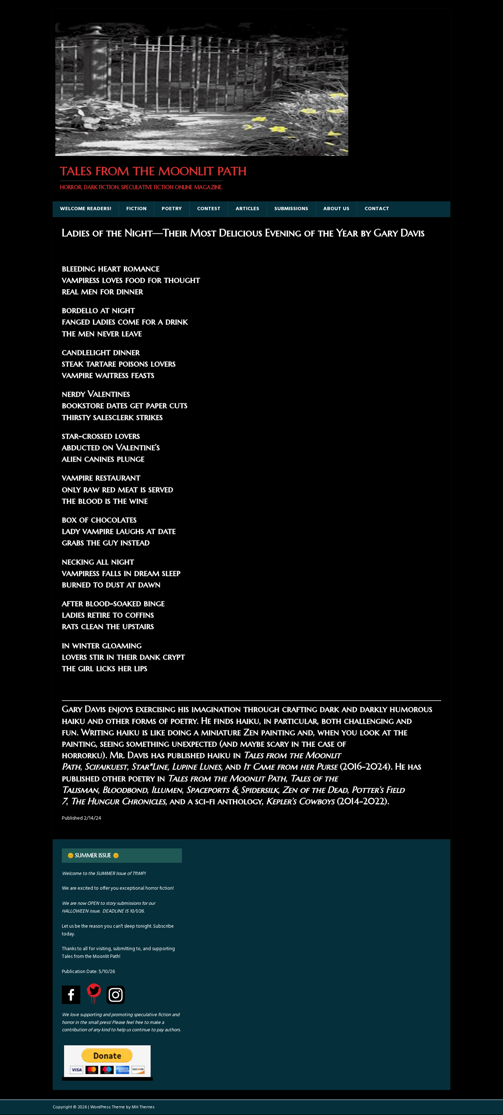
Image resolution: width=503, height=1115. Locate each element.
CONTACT (377, 209)
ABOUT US (336, 209)
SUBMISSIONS (291, 209)
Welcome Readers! (85, 209)
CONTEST (209, 209)
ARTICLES (247, 209)
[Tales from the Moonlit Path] (201, 151)
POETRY (172, 209)
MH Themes (143, 1107)
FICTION (136, 209)
